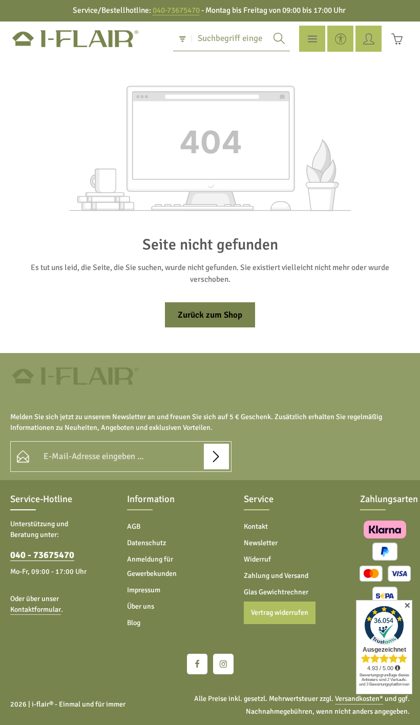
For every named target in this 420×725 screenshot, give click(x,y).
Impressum (143, 590)
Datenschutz (146, 542)
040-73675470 (176, 10)
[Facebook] (197, 664)
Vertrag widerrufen (279, 612)
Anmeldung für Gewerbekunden (152, 566)
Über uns (140, 606)
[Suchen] (279, 38)
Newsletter (261, 542)
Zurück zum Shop (210, 314)
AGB (133, 526)
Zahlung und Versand (276, 575)
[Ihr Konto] (368, 39)
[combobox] (230, 38)
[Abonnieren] (216, 456)
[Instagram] (223, 664)
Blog (133, 622)
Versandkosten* (359, 698)
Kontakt (256, 526)
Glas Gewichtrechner (276, 592)
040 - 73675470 (42, 555)
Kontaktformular (35, 609)
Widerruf (257, 559)
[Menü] (312, 39)
